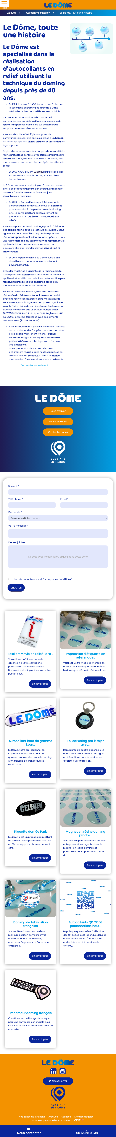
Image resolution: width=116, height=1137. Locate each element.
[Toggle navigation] (4, 3)
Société (13, 486)
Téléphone (15, 499)
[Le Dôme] (58, 4)
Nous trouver (58, 411)
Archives (53, 1116)
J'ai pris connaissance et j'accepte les (42, 579)
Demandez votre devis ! (34, 365)
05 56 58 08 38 (58, 421)
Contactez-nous (58, 432)
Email (64, 499)
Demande (15, 512)
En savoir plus (40, 684)
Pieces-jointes (16, 542)
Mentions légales (83, 1116)
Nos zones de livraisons (32, 1116)
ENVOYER (16, 587)
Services (66, 1116)
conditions (65, 579)
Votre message (18, 525)
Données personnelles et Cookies (51, 1120)
